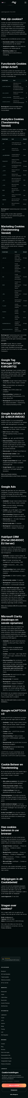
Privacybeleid (10, 1081)
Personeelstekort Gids (6, 1058)
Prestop (3, 1029)
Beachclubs (4, 1000)
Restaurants (4, 991)
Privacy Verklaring (6, 927)
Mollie (2, 1026)
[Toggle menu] (25, 2)
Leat (2, 1032)
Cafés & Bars (4, 997)
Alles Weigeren (14, 1094)
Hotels (2, 994)
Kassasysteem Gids (5, 1055)
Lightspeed (3, 1014)
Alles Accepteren (14, 1085)
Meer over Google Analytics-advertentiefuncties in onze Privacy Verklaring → (13, 476)
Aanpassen (14, 1090)
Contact (3, 1043)
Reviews (3, 1049)
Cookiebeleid (16, 1081)
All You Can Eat (4, 982)
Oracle (2, 1017)
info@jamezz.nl (9, 917)
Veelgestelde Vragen (6, 1061)
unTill (2, 1020)
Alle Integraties (4, 1035)
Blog (2, 1046)
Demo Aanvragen (5, 1052)
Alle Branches (4, 1006)
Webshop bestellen (5, 980)
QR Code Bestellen (5, 974)
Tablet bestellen (5, 977)
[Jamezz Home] (14, 2)
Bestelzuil (3, 971)
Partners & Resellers (6, 1064)
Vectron (3, 1023)
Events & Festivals (5, 1003)
